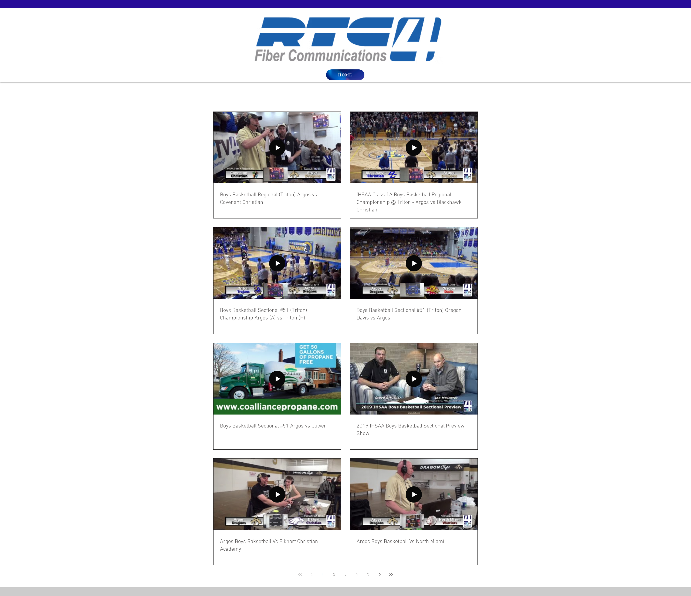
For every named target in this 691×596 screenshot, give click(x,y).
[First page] (300, 574)
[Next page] (379, 574)
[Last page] (391, 574)
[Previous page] (311, 574)
